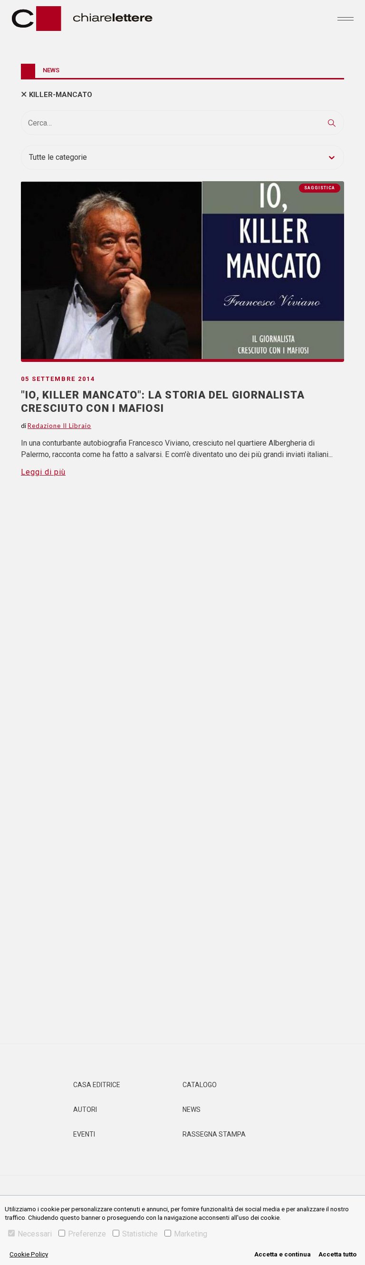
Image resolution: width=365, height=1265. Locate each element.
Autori (85, 1109)
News (191, 1109)
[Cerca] (332, 123)
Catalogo (199, 1085)
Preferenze (87, 1233)
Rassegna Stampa (214, 1134)
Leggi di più (43, 472)
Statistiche (140, 1233)
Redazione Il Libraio (59, 425)
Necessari (35, 1233)
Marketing (190, 1233)
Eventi (84, 1134)
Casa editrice (96, 1085)
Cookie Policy (29, 1254)
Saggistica (319, 187)
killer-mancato (60, 94)
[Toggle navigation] (345, 18)
